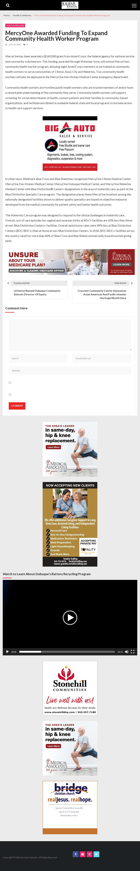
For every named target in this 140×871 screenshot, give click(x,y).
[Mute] (127, 652)
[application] (70, 617)
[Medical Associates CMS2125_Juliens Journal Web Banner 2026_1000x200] (70, 262)
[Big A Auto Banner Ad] (70, 143)
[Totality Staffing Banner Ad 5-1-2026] (70, 524)
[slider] (67, 652)
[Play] (7, 652)
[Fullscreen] (132, 652)
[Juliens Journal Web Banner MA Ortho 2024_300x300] (70, 449)
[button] (70, 617)
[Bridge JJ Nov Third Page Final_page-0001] (70, 807)
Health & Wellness (15, 25)
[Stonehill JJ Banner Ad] (70, 688)
